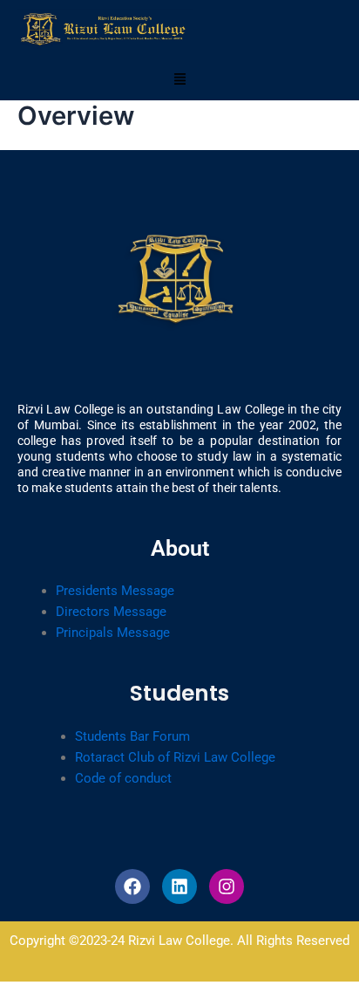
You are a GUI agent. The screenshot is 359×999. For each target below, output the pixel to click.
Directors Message (111, 611)
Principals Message (113, 632)
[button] (179, 80)
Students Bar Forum (132, 736)
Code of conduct (123, 778)
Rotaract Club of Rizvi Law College (175, 757)
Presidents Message (115, 591)
